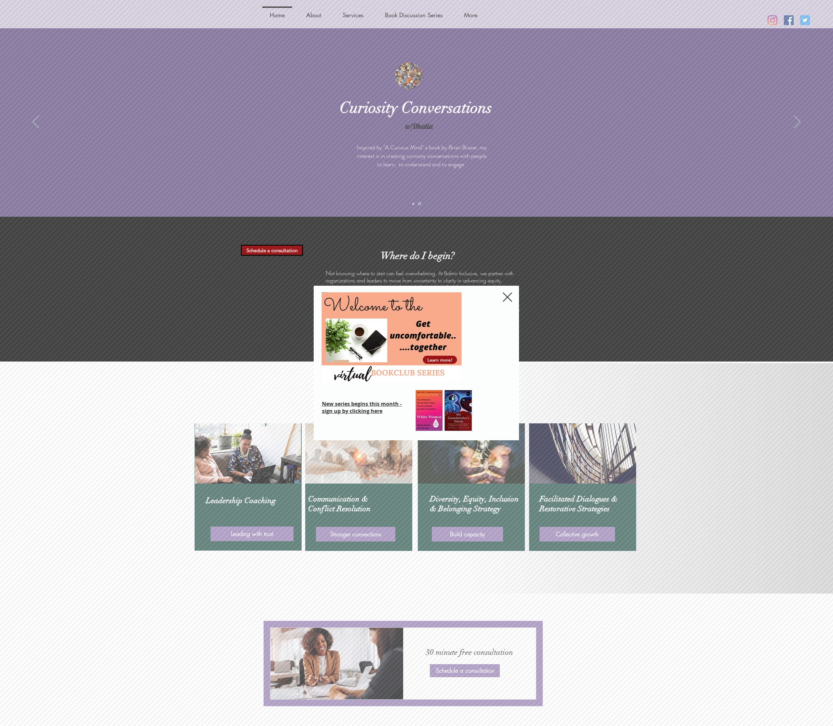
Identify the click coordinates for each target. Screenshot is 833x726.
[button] (507, 297)
